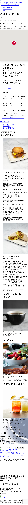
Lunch (6, 126)
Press (7, 452)
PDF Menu (8, 127)
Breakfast (8, 124)
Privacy (20, 453)
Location (7, 7)
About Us (7, 9)
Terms (12, 453)
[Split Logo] (3, 0)
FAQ (5, 10)
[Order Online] (0, 446)
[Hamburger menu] (9, 5)
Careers (4, 453)
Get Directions (9, 88)
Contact (15, 452)
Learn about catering (13, 118)
